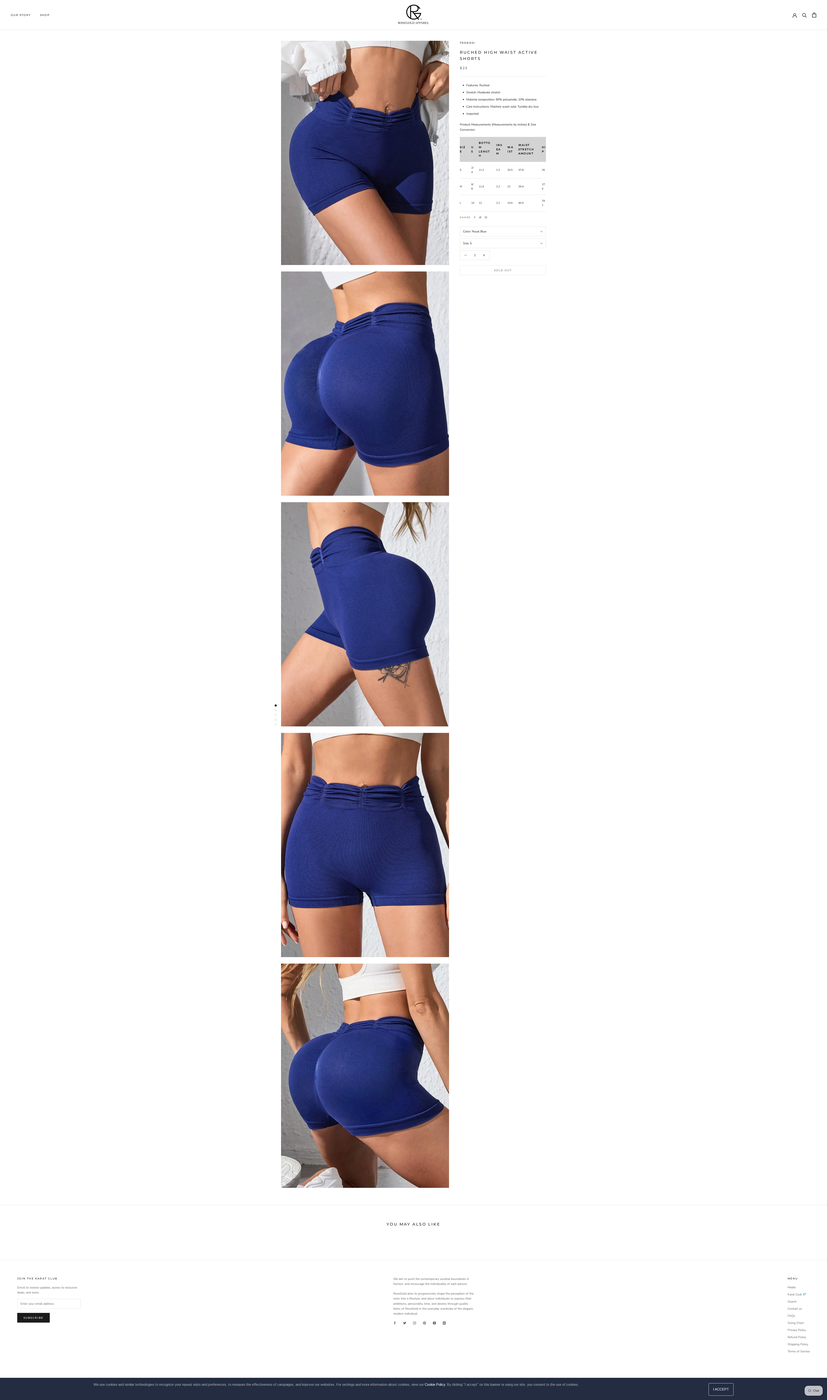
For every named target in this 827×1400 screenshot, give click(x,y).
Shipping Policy (798, 1344)
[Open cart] (814, 15)
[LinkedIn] (444, 1322)
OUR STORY (21, 15)
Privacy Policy (797, 1330)
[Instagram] (414, 1322)
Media (792, 1287)
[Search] (804, 15)
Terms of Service (799, 1351)
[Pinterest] (486, 217)
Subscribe (33, 1317)
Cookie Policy (435, 1384)
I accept (721, 1389)
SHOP (45, 15)
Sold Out (503, 270)
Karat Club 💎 (797, 1294)
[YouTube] (434, 1322)
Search (792, 1302)
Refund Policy (797, 1337)
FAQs (791, 1316)
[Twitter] (480, 217)
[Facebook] (474, 217)
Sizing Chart (796, 1323)
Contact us (795, 1309)
